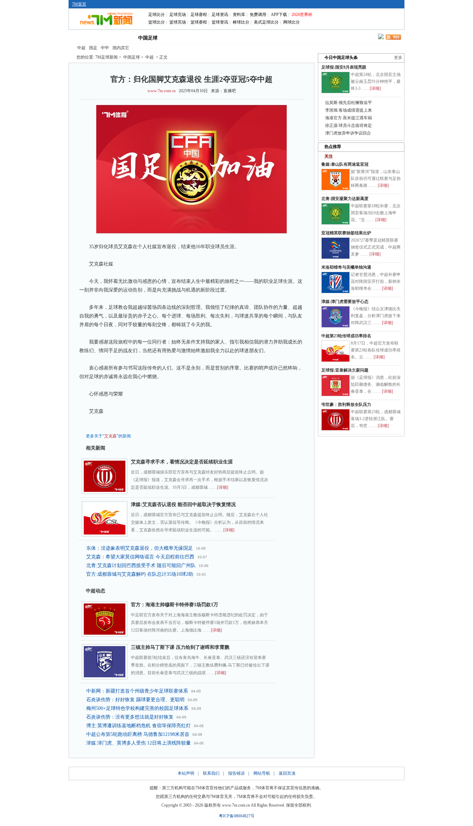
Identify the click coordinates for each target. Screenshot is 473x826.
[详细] (222, 487)
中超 (81, 47)
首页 (87, 37)
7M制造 (239, 37)
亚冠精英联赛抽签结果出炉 (346, 233)
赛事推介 (268, 37)
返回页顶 (287, 773)
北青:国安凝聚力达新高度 (344, 198)
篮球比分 (156, 22)
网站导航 (261, 773)
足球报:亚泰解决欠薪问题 (344, 370)
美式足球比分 (266, 22)
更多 (398, 57)
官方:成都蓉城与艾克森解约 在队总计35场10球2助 (139, 574)
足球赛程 (198, 14)
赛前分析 (208, 37)
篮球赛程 (198, 22)
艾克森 (110, 436)
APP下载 (279, 14)
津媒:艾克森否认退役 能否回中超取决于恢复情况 (183, 504)
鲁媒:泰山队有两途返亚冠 (344, 164)
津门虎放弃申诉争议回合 (348, 133)
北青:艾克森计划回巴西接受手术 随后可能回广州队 (141, 565)
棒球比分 (241, 22)
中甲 (105, 47)
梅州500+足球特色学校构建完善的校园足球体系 (137, 708)
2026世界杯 (302, 14)
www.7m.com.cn (162, 90)
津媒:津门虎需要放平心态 (344, 301)
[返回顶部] (466, 786)
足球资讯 (220, 14)
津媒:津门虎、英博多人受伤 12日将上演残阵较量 (138, 743)
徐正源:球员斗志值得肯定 (348, 125)
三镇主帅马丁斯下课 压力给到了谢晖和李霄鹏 (180, 647)
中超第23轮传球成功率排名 (346, 335)
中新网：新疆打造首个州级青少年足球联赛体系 (137, 691)
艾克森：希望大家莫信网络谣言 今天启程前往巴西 (140, 556)
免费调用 (258, 14)
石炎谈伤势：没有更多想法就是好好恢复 (129, 717)
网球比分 (291, 22)
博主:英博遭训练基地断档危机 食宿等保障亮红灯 (138, 725)
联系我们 (211, 773)
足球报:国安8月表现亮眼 (343, 67)
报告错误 (236, 773)
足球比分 (156, 14)
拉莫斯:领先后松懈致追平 (348, 102)
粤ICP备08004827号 (237, 816)
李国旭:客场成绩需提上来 (348, 110)
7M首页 (79, 4)
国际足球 (116, 37)
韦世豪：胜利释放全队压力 (346, 404)
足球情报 (298, 37)
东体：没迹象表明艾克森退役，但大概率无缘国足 (139, 548)
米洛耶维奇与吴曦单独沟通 (346, 267)
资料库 (239, 14)
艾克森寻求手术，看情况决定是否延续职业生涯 (182, 461)
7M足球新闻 (106, 57)
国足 (93, 47)
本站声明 (186, 773)
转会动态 (179, 37)
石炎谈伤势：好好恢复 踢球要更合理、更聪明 (135, 699)
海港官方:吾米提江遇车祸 (348, 117)
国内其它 (121, 47)
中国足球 (148, 38)
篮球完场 (177, 22)
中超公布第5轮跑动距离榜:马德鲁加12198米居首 (137, 734)
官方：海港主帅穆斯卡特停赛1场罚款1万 (174, 604)
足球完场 (177, 14)
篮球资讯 (220, 22)
